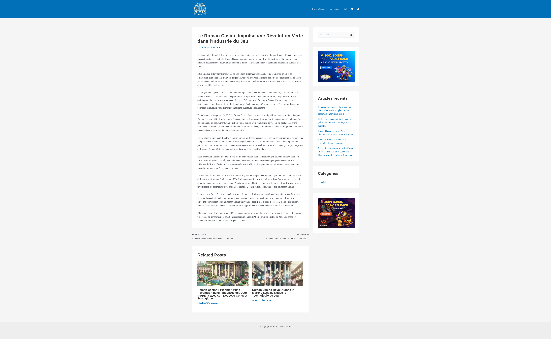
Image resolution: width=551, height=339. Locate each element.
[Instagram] (345, 9)
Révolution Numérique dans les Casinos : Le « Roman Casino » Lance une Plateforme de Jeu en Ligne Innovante (336, 151)
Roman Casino (319, 9)
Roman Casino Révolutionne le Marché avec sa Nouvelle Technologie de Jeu (273, 292)
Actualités (334, 9)
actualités (201, 303)
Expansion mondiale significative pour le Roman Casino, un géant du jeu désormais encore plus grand (335, 110)
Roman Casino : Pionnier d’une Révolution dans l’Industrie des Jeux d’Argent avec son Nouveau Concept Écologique (222, 294)
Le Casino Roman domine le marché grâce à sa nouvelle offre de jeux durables (334, 122)
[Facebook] (352, 9)
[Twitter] (358, 9)
